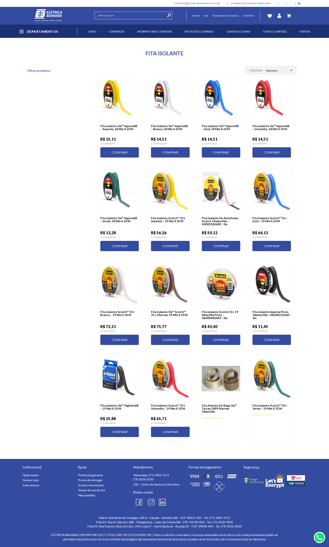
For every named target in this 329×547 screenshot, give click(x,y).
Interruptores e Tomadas (154, 31)
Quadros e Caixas (238, 31)
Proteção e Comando (199, 31)
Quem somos (31, 475)
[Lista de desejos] (271, 16)
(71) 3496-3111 (159, 475)
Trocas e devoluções (91, 485)
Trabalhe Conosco (225, 15)
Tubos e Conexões (275, 31)
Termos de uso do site (91, 490)
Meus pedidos (86, 495)
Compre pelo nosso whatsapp (250, 3)
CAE (206, 15)
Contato (248, 15)
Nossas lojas (31, 480)
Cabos (92, 31)
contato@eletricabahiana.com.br (197, 3)
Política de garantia (90, 475)
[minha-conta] (280, 16)
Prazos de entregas (90, 480)
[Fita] (119, 100)
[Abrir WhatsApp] (319, 537)
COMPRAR (120, 152)
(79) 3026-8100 (143, 479)
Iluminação (117, 31)
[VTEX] (48, 16)
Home (196, 15)
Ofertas (304, 31)
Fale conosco (31, 485)
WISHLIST (133, 83)
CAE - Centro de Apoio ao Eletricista (156, 484)
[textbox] (133, 15)
